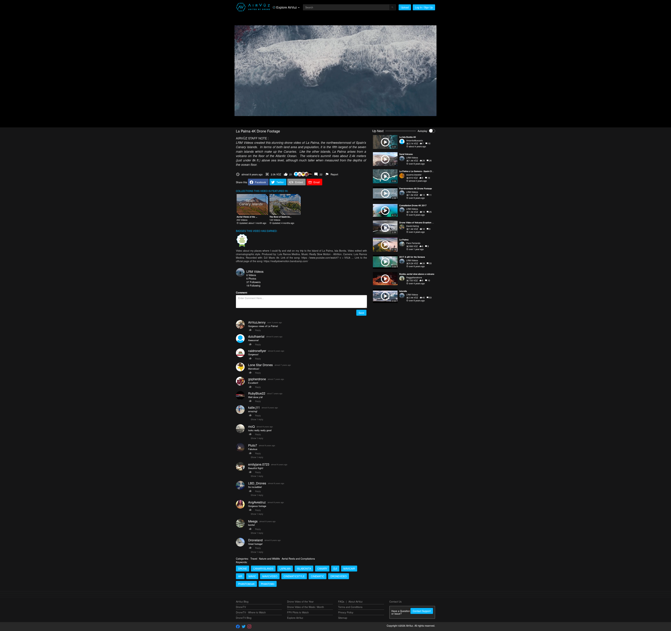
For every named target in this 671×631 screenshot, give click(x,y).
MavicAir (349, 568)
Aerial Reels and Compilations (298, 558)
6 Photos (251, 278)
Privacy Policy (345, 612)
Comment (241, 292)
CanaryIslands (263, 568)
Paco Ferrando (413, 243)
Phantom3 (267, 584)
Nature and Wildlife (269, 558)
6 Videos (251, 275)
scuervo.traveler (413, 174)
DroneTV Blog (243, 617)
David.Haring (412, 225)
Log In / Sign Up (424, 7)
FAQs (341, 601)
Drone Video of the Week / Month (305, 607)
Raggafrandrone (414, 277)
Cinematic (317, 576)
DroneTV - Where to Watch (251, 612)
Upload (405, 7)
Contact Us (395, 601)
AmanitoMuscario (414, 140)
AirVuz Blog (242, 601)
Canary (322, 568)
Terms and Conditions (350, 607)
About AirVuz (355, 601)
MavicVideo (269, 576)
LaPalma (285, 568)
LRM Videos (255, 271)
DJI (335, 568)
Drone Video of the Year (300, 601)
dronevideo (338, 576)
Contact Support (422, 611)
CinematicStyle (294, 576)
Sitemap (342, 617)
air (240, 576)
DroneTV (241, 607)
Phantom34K (246, 584)
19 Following (253, 285)
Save (361, 312)
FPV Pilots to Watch (298, 612)
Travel (253, 558)
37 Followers (253, 282)
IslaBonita (304, 568)
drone (242, 568)
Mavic (252, 576)
